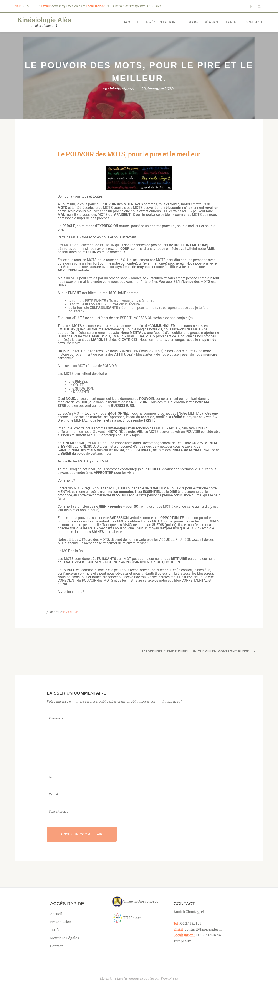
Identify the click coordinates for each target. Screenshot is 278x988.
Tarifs (232, 22)
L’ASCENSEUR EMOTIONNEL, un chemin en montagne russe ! (197, 651)
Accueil (132, 22)
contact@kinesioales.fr (203, 929)
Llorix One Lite (112, 978)
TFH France (132, 918)
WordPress (169, 978)
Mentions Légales (64, 938)
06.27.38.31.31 (190, 923)
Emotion (71, 612)
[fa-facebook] (250, 7)
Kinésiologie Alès (44, 19)
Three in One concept (140, 901)
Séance (212, 22)
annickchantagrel (118, 89)
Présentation (161, 22)
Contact (254, 22)
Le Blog (190, 22)
